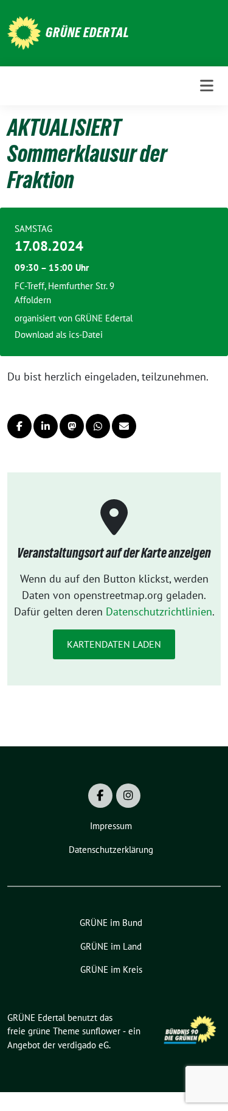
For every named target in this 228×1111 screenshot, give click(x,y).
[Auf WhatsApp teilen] (98, 426)
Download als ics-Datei (59, 334)
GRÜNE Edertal (88, 32)
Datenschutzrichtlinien (159, 612)
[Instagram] (128, 795)
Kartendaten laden (114, 644)
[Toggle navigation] (207, 85)
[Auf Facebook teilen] (19, 426)
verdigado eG (83, 1045)
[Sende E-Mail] (124, 426)
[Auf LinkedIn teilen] (45, 426)
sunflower (101, 1031)
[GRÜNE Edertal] (24, 32)
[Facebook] (100, 795)
